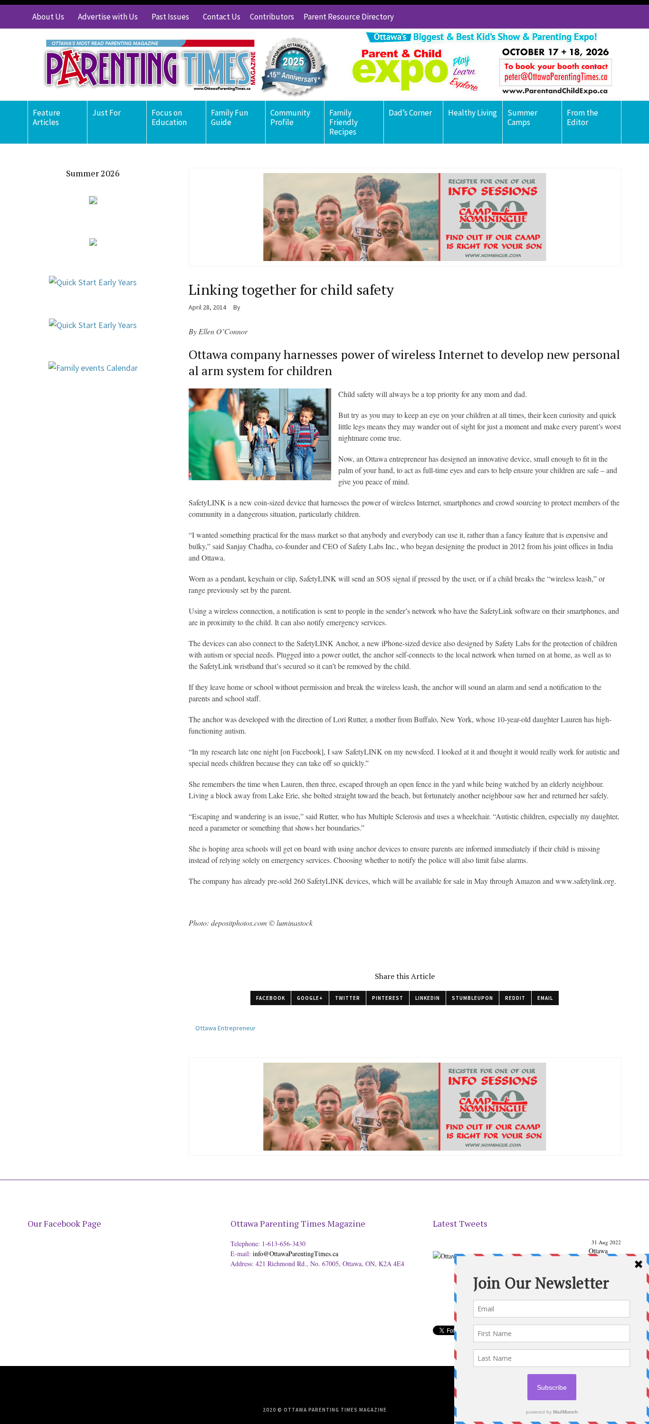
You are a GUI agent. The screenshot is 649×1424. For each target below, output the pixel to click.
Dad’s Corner (410, 112)
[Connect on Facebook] (586, 17)
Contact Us (221, 16)
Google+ (310, 998)
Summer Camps (522, 117)
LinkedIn (427, 998)
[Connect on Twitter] (571, 17)
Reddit (515, 998)
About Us (48, 16)
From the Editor (582, 117)
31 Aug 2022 (606, 1242)
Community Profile (290, 117)
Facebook (270, 998)
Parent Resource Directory (349, 16)
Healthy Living (472, 112)
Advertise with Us (108, 16)
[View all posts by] (244, 307)
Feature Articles (46, 117)
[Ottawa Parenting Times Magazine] (180, 64)
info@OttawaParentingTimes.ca (295, 1253)
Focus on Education (169, 117)
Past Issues (170, 16)
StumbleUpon (472, 998)
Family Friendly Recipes (343, 122)
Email (545, 998)
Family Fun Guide (229, 117)
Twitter (347, 998)
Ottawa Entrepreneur (225, 1028)
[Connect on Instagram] (600, 17)
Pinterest (387, 998)
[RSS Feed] (557, 17)
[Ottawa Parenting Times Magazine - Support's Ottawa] (509, 1248)
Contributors (272, 16)
